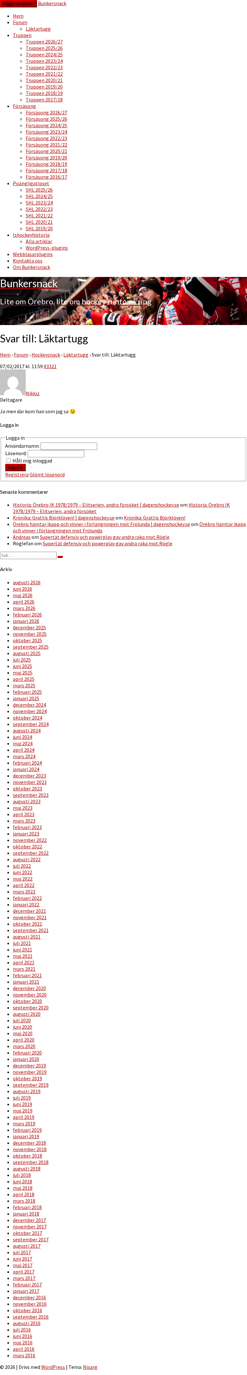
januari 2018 (26, 1213)
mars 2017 (24, 1278)
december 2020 (29, 988)
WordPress (53, 1367)
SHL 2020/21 (39, 222)
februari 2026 (27, 614)
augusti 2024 (27, 730)
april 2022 (23, 885)
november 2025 (30, 634)
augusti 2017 (27, 1246)
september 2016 (31, 1316)
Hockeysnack (46, 354)
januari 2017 (26, 1291)
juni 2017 (22, 1259)
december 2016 (29, 1297)
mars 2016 (24, 1355)
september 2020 (31, 1007)
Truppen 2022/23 (44, 67)
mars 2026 (24, 608)
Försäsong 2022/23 (46, 138)
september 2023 (31, 795)
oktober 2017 (27, 1233)
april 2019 (23, 1117)
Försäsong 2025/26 (46, 119)
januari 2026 (26, 621)
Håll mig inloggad (32, 460)
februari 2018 (27, 1207)
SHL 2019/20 (39, 228)
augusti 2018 (27, 1168)
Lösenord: (16, 453)
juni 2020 (22, 1027)
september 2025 (31, 647)
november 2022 (30, 840)
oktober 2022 (27, 846)
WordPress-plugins (47, 247)
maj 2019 (22, 1110)
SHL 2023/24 (39, 202)
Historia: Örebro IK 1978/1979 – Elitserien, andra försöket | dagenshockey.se (96, 504)
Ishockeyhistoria (31, 235)
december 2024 (29, 705)
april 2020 (23, 1039)
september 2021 (31, 930)
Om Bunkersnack (31, 267)
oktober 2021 (27, 924)
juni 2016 (22, 1336)
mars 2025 (24, 685)
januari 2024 (26, 769)
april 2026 (23, 601)
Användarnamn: (23, 446)
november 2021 (30, 917)
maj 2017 (22, 1265)
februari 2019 (27, 1130)
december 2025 (29, 627)
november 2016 (30, 1304)
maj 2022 (22, 878)
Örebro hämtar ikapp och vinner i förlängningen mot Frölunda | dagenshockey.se (101, 524)
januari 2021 (26, 982)
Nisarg (90, 1367)
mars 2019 (24, 1123)
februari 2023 (27, 827)
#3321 (50, 366)
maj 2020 (22, 1033)
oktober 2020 (27, 1001)
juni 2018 (22, 1181)
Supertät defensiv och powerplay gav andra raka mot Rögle (104, 537)
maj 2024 (22, 743)
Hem (18, 16)
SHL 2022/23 (39, 209)
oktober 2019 (27, 1078)
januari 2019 (26, 1136)
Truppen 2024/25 (44, 54)
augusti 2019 (27, 1091)
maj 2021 (22, 956)
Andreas (22, 537)
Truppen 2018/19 (44, 93)
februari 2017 (27, 1284)
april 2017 (23, 1271)
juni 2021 (22, 949)
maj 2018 (22, 1188)
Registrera (17, 474)
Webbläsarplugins (33, 254)
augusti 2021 (27, 936)
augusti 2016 (27, 1323)
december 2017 (29, 1220)
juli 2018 (22, 1175)
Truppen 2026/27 (44, 41)
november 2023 (30, 782)
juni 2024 (22, 737)
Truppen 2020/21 (44, 80)
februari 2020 (27, 1052)
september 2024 (31, 724)
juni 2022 (22, 872)
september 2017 (31, 1239)
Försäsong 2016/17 (46, 177)
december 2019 (29, 1065)
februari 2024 (27, 762)
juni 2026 (22, 589)
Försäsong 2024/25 (46, 125)
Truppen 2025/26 (44, 48)
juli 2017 (22, 1252)
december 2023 (29, 775)
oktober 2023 (27, 788)
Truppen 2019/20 (44, 86)
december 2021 (29, 911)
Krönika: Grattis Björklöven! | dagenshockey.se (63, 517)
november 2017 (30, 1226)
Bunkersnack (52, 3)
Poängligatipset (31, 183)
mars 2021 (24, 969)
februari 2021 (27, 975)
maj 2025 (22, 672)
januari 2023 (26, 833)
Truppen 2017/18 (44, 99)
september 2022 (31, 853)
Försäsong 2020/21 (46, 151)
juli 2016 (22, 1329)
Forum (20, 22)
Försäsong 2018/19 (46, 164)
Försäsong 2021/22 (46, 144)
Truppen (22, 35)
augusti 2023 (27, 801)
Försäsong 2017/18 (46, 170)
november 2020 (30, 994)
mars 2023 (24, 820)
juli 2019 (22, 1097)
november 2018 (30, 1149)
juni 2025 (22, 666)
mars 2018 (24, 1201)
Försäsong (24, 106)
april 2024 (23, 750)
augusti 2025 (27, 653)
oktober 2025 (27, 640)
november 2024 (30, 711)
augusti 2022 (27, 859)
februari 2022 (27, 898)
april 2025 (23, 679)
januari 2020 (26, 1059)
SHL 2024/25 (39, 196)
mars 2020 (24, 1046)
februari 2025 (27, 692)
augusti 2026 (27, 582)
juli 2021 (22, 943)
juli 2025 (22, 659)
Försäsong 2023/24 (46, 132)
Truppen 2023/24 (44, 61)
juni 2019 (22, 1104)
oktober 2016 (27, 1310)
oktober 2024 (27, 717)
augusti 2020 (27, 1014)
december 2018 (29, 1143)
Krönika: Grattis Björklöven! (154, 517)
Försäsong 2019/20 (46, 157)
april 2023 (23, 814)
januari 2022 (26, 904)
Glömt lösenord (47, 474)
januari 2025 (26, 698)
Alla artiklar (39, 241)
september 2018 (31, 1162)
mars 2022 (24, 891)
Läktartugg (38, 28)
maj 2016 (22, 1342)
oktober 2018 (27, 1155)
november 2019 (30, 1072)
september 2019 (31, 1085)
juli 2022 (22, 866)
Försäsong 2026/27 (46, 112)
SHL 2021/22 (39, 215)
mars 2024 (24, 756)
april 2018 (23, 1194)
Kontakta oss (27, 260)
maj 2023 (22, 808)
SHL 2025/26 (39, 189)
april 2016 (23, 1349)
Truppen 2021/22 (44, 74)
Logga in (15, 467)
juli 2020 (22, 1020)
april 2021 (23, 962)
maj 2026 (22, 595)
